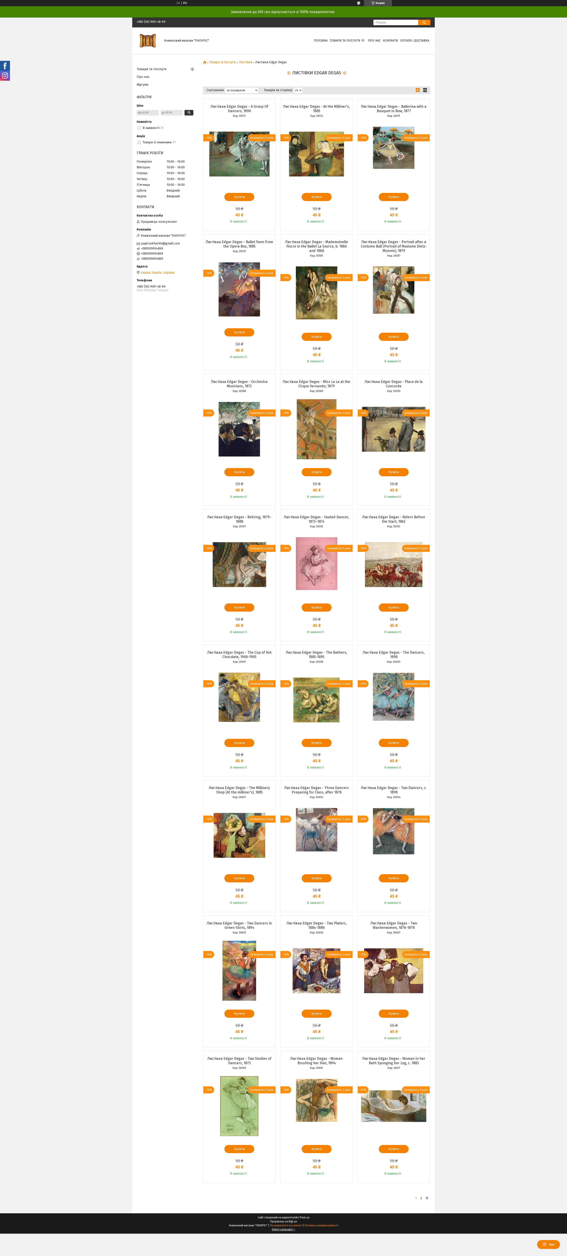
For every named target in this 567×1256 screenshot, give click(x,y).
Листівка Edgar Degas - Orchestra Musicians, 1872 (239, 384)
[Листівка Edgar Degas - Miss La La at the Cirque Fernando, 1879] (316, 429)
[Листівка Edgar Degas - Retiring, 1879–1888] (239, 565)
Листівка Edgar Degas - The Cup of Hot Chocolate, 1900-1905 (239, 654)
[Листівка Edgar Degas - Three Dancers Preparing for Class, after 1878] (316, 835)
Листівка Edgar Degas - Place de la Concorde (394, 384)
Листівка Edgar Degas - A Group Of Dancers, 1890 (239, 108)
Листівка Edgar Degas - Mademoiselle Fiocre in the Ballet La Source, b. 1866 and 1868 (316, 246)
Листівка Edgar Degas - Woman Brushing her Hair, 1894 (316, 1060)
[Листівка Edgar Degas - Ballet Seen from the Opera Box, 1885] (239, 289)
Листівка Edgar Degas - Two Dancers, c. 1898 (394, 790)
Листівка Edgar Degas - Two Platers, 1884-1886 (317, 925)
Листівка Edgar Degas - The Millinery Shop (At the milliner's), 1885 (239, 790)
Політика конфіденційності (321, 1225)
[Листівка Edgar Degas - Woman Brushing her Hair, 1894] (316, 1106)
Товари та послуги (345, 40)
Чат (552, 1244)
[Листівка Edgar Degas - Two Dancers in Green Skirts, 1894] (239, 971)
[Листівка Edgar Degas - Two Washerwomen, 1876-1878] (394, 971)
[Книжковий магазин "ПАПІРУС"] (148, 40)
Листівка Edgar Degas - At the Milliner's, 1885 (316, 108)
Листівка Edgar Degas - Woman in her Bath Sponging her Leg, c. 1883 (393, 1060)
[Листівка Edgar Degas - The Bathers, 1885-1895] (316, 700)
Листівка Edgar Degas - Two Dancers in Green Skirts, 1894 (239, 925)
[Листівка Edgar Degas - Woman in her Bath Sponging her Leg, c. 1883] (394, 1106)
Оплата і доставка (414, 40)
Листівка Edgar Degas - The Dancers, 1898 (394, 654)
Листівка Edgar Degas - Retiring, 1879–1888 (239, 519)
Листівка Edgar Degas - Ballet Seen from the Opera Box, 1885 (239, 244)
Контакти (390, 40)
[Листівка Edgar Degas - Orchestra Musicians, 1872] (239, 429)
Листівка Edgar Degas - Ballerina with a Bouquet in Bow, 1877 (393, 108)
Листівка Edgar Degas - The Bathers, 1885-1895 (316, 654)
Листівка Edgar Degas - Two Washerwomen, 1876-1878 (394, 925)
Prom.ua (304, 1217)
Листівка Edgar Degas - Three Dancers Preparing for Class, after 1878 (316, 790)
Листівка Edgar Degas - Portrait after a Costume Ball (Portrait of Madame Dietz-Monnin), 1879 (394, 246)
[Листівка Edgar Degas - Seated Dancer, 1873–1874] (316, 565)
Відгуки (142, 84)
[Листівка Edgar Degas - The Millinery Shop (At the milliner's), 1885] (239, 835)
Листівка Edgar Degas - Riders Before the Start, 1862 (393, 519)
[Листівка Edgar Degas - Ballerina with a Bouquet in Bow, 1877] (394, 154)
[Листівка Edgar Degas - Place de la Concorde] (394, 429)
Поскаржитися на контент (286, 1225)
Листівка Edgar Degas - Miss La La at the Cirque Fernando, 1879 (316, 384)
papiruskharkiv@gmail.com (160, 243)
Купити (239, 197)
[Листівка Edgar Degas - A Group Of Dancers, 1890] (239, 154)
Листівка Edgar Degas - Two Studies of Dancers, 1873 (239, 1060)
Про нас (374, 40)
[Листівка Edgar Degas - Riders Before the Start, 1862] (394, 565)
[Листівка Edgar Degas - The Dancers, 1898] (394, 700)
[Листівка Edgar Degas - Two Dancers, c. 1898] (394, 835)
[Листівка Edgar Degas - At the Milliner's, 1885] (316, 154)
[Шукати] (424, 22)
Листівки (245, 62)
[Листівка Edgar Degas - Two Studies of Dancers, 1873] (239, 1106)
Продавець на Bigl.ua (283, 1221)
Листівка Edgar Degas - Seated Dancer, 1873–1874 (316, 519)
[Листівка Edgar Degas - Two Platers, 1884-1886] (316, 971)
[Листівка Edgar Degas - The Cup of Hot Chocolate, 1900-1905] (239, 700)
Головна (321, 40)
